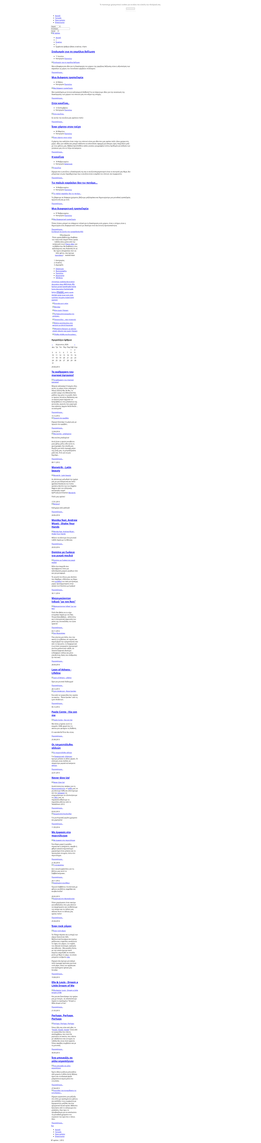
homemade (68, 289)
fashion (55, 286)
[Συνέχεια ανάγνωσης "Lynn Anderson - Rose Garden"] (64, 691)
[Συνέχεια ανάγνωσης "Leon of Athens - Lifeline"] (61, 678)
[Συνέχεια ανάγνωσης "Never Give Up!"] (58, 782)
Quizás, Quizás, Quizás (60, 1030)
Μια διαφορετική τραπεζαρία (70, 208)
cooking (63, 281)
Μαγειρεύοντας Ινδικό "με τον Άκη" (64, 599)
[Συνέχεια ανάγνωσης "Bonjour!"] (56, 504)
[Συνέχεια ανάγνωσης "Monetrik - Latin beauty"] (61, 475)
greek (60, 286)
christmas (56, 282)
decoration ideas (58, 284)
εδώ (68, 957)
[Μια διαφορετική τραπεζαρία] (64, 219)
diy (73, 284)
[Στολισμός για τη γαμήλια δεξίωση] (66, 62)
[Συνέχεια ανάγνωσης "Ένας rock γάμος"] (59, 931)
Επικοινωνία (59, 22)
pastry (67, 292)
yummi (55, 300)
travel (67, 297)
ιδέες (56, 797)
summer (55, 297)
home (73, 286)
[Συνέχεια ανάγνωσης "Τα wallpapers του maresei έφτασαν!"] (65, 382)
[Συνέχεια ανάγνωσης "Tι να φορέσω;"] (58, 865)
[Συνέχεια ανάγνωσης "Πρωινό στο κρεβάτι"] (60, 418)
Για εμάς (58, 18)
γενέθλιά (58, 581)
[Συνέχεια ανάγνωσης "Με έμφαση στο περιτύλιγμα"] (63, 840)
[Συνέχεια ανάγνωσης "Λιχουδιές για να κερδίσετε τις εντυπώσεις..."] (65, 1093)
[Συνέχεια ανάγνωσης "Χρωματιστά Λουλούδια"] (61, 814)
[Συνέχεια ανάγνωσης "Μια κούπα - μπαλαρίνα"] (61, 434)
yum (72, 297)
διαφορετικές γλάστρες (63, 756)
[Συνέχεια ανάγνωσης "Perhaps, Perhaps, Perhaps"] (63, 1023)
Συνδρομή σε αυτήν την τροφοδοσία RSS (67, 231)
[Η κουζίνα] (56, 168)
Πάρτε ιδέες (70, 244)
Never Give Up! (61, 777)
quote (71, 292)
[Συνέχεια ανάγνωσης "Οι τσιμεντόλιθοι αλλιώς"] (62, 752)
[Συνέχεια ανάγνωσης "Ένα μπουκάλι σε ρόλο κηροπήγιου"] (65, 1068)
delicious (68, 284)
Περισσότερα (130, 11)
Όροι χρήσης (60, 20)
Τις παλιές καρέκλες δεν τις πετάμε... (75, 182)
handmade (66, 286)
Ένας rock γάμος (61, 926)
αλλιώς (54, 765)
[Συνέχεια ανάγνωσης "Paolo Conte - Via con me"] (62, 720)
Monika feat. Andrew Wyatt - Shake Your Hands (64, 523)
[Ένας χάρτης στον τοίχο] (62, 137)
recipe (54, 295)
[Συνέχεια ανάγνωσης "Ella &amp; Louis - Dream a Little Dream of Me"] (65, 992)
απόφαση (61, 793)
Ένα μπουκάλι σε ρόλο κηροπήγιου (63, 1059)
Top (52, 1126)
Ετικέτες (59, 42)
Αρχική (57, 16)
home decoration (58, 289)
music (61, 292)
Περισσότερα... (57, 72)
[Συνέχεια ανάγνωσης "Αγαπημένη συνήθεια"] (61, 883)
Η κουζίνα (58, 156)
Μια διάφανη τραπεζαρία (67, 77)
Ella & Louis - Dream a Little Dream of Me (65, 983)
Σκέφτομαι (68, 164)
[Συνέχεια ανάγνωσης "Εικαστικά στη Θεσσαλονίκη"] (63, 899)
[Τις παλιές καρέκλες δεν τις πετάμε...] (66, 193)
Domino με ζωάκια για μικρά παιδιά (63, 553)
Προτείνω (68, 58)
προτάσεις (59, 255)
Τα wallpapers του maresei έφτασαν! (63, 373)
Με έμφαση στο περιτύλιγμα (61, 833)
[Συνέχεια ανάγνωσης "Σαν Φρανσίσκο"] (58, 633)
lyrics (54, 292)
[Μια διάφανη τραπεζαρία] (62, 88)
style (71, 295)
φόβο (70, 788)
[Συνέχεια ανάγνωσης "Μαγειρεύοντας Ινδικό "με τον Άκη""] (65, 608)
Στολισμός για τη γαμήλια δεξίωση (73, 51)
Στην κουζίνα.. (60, 103)
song (59, 295)
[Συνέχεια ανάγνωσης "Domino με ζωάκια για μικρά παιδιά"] (65, 562)
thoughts (62, 297)
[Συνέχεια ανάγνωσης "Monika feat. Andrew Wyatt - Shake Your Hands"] (65, 534)
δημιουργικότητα (58, 788)
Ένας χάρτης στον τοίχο (66, 126)
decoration (70, 282)
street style (66, 295)
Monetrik (71, 493)
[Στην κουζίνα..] (58, 114)
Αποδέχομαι (130, 8)
